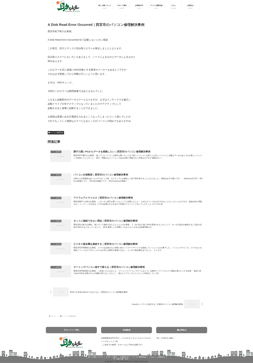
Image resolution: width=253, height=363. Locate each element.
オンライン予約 (72, 330)
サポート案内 (111, 357)
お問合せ (183, 330)
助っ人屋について (95, 357)
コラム (152, 357)
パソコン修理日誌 (57, 133)
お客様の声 (124, 357)
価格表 (127, 330)
